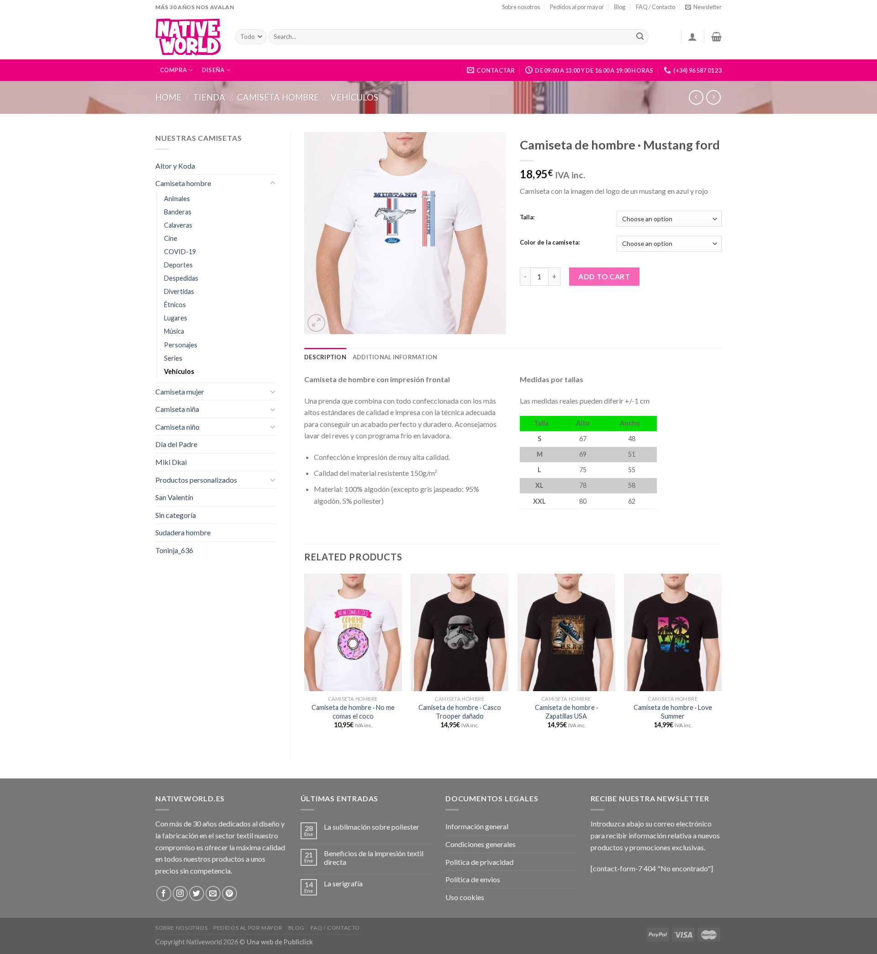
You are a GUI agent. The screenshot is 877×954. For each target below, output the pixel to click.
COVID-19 (180, 252)
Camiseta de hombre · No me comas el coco (353, 712)
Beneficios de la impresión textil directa (373, 857)
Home (168, 97)
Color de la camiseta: (550, 243)
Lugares (175, 318)
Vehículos (354, 97)
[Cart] (716, 37)
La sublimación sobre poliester (371, 826)
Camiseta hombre (278, 97)
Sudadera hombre (183, 532)
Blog (619, 7)
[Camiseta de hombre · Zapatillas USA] (566, 632)
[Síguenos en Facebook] (163, 893)
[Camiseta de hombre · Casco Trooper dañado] (459, 632)
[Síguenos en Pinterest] (229, 893)
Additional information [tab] (395, 357)
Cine (170, 238)
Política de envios (472, 879)
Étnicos (175, 305)
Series (173, 358)
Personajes (180, 345)
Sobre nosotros (521, 7)
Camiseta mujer (179, 391)
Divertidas (179, 291)
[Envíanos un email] (213, 893)
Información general (476, 826)
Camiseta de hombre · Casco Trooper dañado (459, 712)
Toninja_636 (174, 550)
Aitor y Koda (175, 165)
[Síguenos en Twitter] (196, 893)
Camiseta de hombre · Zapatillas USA (566, 712)
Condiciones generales (480, 844)
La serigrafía (343, 883)
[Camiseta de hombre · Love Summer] (673, 632)
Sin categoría (175, 515)
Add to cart (604, 276)
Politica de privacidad (479, 862)
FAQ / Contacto (655, 7)
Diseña (213, 70)
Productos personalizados (196, 479)
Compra (173, 70)
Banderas (177, 212)
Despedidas (181, 278)
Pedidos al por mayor (577, 7)
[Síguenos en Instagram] (180, 893)
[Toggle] (272, 183)
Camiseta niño (177, 426)
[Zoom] (316, 323)
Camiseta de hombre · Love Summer (673, 712)
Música (174, 331)
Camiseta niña (177, 409)
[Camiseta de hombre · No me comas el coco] (353, 632)
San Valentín (174, 497)
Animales (177, 199)
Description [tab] (325, 357)
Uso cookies (464, 897)
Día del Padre (176, 444)
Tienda (209, 97)
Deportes (178, 265)
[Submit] (640, 37)
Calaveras (178, 225)
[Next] (721, 659)
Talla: (527, 217)
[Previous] (305, 659)
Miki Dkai (171, 462)
